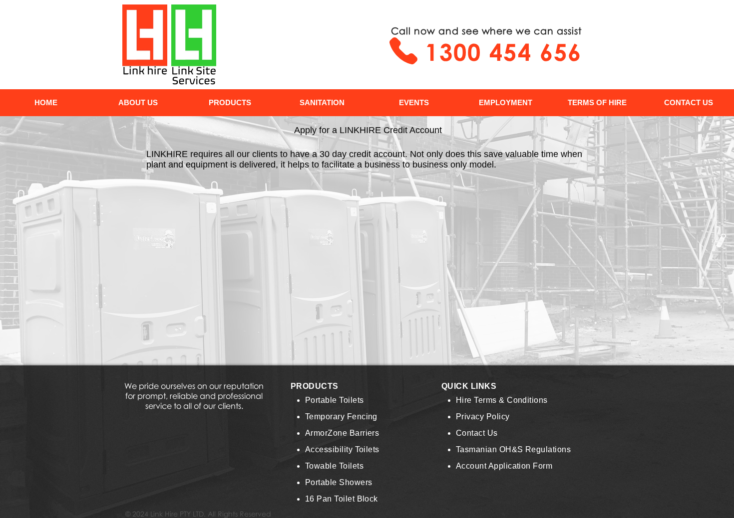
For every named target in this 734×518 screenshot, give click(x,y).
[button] (230, 102)
